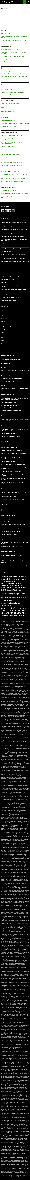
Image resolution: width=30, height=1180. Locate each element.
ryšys (11, 1129)
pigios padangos (8, 738)
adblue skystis (3, 719)
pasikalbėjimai (8, 1088)
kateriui (2, 1107)
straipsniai (23, 780)
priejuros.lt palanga (4, 594)
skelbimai (16, 1083)
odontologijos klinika (20, 753)
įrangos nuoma (8, 854)
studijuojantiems (21, 1052)
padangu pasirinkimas (9, 745)
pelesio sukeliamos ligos (12, 1167)
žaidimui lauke (4, 799)
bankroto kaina (4, 906)
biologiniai (26, 950)
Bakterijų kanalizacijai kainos (21, 705)
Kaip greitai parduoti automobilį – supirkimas (11, 135)
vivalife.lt (13, 935)
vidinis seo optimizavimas (12, 700)
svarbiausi (3, 1124)
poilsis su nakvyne (14, 593)
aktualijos (18, 1091)
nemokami (16, 1012)
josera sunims (9, 756)
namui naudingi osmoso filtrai (16, 631)
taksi (26, 932)
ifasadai (25, 1118)
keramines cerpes (21, 847)
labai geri (11, 1012)
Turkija (12, 1004)
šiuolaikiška (15, 1070)
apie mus (7, 1081)
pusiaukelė (11, 1051)
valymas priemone (16, 891)
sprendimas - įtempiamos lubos (23, 1174)
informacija (3, 875)
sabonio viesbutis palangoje (6, 597)
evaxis (25, 997)
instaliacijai (21, 1056)
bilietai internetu (23, 988)
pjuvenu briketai (19, 979)
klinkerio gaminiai (11, 811)
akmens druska (20, 1169)
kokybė (25, 949)
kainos (23, 934)
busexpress (26, 1077)
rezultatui (20, 1011)
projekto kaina (26, 1025)
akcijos (13, 937)
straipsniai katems (8, 727)
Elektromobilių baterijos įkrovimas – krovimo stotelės (13, 178)
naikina (19, 942)
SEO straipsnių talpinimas (8, 2)
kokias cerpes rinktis (13, 847)
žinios (16, 1092)
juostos (21, 972)
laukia (17, 1076)
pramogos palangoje (21, 593)
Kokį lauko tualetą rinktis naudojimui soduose (11, 531)
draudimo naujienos (9, 966)
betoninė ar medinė (10, 894)
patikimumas (3, 821)
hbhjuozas (10, 997)
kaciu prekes (18, 1033)
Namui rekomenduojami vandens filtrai (10, 49)
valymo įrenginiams (15, 817)
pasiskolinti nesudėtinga (24, 729)
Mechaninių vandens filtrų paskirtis (9, 534)
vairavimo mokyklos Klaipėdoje (10, 1045)
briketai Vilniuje (11, 981)
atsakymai (7, 1136)
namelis (2, 803)
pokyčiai (12, 1103)
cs (8, 1083)
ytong (2, 858)
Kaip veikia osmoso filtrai (7, 407)
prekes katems (3, 771)
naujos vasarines (8, 1149)
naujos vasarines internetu (9, 1157)
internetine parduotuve (19, 621)
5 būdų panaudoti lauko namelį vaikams (10, 154)
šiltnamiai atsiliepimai (10, 777)
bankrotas (25, 899)
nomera (13, 999)
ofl (18, 999)
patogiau (2, 877)
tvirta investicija (4, 895)
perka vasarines (8, 1152)
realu (28, 1083)
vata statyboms (19, 1138)
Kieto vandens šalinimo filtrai (8, 539)
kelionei (16, 963)
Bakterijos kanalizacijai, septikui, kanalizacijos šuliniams (14, 289)
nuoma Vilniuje (4, 985)
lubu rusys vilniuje (23, 724)
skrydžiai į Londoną (11, 978)
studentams (3, 1054)
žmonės (11, 964)
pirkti (28, 1113)
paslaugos (3, 873)
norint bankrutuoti (20, 908)
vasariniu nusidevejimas (5, 1160)
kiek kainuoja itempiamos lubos (7, 723)
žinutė (8, 1128)
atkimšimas (25, 913)
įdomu (19, 1106)
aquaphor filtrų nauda (23, 658)
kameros (27, 952)
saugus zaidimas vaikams (24, 712)
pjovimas (16, 1110)
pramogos (3, 1040)
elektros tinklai (11, 1061)
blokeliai (12, 858)
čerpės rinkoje (4, 924)
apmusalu (24, 1041)
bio (1, 948)
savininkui (26, 1010)
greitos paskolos (4, 1172)
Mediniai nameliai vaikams (7, 264)
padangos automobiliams (18, 1141)
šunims (7, 763)
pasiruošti (20, 963)
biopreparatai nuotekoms (6, 808)
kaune (2, 930)
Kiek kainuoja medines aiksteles (7, 701)
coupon (27, 1001)
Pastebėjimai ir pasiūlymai (7, 326)
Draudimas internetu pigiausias (8, 300)
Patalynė (3, 329)
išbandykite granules (9, 893)
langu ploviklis (19, 741)
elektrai (12, 1056)
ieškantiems (20, 1124)
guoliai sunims (24, 756)
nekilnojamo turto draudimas (6, 1076)
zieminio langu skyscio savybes (18, 716)
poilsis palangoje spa (18, 590)
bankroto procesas (12, 908)
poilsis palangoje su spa (5, 591)
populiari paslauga (4, 866)
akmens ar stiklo (21, 1132)
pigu (9, 1028)
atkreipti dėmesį (11, 870)
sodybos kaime (15, 959)
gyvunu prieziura (20, 762)
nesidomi (13, 1127)
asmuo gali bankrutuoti (21, 901)
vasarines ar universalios (10, 1145)
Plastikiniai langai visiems (7, 294)
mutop (10, 1095)
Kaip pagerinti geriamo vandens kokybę (10, 528)
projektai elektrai (13, 1062)
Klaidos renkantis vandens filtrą (8, 402)
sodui (24, 785)
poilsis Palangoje (12, 589)
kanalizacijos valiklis (12, 1022)
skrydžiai (12, 967)
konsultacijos (14, 1019)
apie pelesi (18, 1164)
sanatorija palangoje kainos (13, 598)
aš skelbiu (21, 997)
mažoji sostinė (24, 931)
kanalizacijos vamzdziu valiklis (18, 887)
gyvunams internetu (5, 769)
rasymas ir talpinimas (20, 1145)
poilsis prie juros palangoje (23, 591)
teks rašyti (16, 1051)
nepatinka (11, 942)
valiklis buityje (13, 810)
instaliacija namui (8, 1058)
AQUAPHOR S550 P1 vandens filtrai (9, 381)
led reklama (17, 777)
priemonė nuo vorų (13, 675)
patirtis (18, 897)
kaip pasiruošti (8, 872)
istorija (19, 1112)
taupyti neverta (13, 927)
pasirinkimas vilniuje (12, 720)
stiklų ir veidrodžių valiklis (23, 888)
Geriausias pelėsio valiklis (7, 233)
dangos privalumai (12, 898)
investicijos (21, 1114)
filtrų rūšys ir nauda (13, 627)
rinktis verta (21, 912)
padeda (2, 946)
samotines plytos (18, 855)
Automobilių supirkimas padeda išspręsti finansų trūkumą (14, 558)
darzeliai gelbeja (4, 720)
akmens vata (17, 858)
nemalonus (6, 949)
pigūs (2, 989)
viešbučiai (7, 960)
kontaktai (24, 764)
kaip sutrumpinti (12, 866)
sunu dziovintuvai (12, 758)
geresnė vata (8, 1134)
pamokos (20, 1072)
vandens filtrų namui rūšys (6, 639)
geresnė (2, 1039)
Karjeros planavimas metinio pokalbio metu (11, 471)
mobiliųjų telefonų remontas (6, 694)
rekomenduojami (21, 1135)
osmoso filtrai (5, 587)
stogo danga (22, 807)
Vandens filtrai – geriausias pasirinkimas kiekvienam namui (15, 261)
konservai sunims (19, 758)
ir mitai (7, 919)
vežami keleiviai (4, 868)
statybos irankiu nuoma (17, 1032)
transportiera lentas (5, 996)
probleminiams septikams (17, 844)
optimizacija (22, 1067)
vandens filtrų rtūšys (15, 640)
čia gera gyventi (4, 997)
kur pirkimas (22, 1116)
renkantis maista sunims (13, 1171)
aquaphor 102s (19, 671)
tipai (6, 950)
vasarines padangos (13, 746)
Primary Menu (28, 2)
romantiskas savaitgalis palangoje (7, 596)
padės (24, 963)
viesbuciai (17, 960)
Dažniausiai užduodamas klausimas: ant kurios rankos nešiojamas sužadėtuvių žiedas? (13, 110)
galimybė (19, 1030)
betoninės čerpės (4, 898)
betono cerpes (7, 857)
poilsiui (9, 1044)
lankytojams (3, 1094)
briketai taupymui (4, 983)
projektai (16, 1056)
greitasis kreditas (20, 730)
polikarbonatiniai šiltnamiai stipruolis (13, 715)
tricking (23, 986)
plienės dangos (15, 1079)
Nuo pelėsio (4, 318)
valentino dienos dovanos (6, 825)
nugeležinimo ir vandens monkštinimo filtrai (10, 650)
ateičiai (27, 1076)
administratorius (22, 909)
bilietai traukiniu (11, 988)
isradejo (24, 1022)
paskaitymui (3, 1092)
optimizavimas (11, 1069)
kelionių (6, 941)
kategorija (12, 1018)
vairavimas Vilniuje (12, 983)
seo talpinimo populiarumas (15, 1143)
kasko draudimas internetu (6, 1037)
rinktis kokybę (22, 919)
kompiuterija (17, 1018)
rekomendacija (18, 961)
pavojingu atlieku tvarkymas (6, 822)
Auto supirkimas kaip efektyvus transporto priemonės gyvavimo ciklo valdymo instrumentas (14, 399)
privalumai (20, 1039)
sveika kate (15, 727)
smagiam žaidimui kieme (18, 682)
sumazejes (12, 1065)
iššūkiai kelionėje (19, 866)
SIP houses (9, 709)
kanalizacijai (22, 945)
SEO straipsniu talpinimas (9, 132)
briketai (13, 979)
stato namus (20, 854)
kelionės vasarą (17, 869)
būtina (25, 1113)
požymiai (9, 956)
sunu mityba (16, 767)
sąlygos (23, 1123)
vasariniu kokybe (22, 1149)
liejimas (27, 1120)
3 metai (22, 902)
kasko (21, 938)
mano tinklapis (19, 1081)
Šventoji (11, 1017)
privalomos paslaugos (11, 953)
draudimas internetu (16, 939)
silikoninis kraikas (24, 759)
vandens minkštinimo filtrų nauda (13, 649)
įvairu (26, 1087)
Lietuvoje (11, 1003)
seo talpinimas (24, 992)
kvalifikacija (13, 1107)
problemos (18, 1117)
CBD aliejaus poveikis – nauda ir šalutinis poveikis (12, 499)
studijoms (22, 1050)
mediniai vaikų (14, 799)
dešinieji (18, 1000)
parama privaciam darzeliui (21, 719)
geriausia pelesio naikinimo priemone (8, 1165)
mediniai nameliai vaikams (16, 833)
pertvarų (23, 1099)
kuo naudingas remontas (22, 693)
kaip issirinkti (19, 774)
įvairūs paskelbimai (21, 1019)
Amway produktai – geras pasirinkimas (10, 266)
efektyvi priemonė (4, 913)
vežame (24, 866)
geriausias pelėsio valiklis (10, 679)
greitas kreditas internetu (10, 731)
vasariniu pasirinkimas (16, 1152)
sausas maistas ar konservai (6, 735)
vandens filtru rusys (21, 661)
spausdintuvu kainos (8, 818)
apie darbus (9, 1120)
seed (27, 996)
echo (26, 1106)
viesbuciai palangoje (7, 615)
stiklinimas (26, 989)
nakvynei (24, 1028)
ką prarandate (25, 873)
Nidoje (2, 1030)
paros (20, 1041)
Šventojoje (11, 1030)
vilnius (18, 934)
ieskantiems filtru (18, 781)
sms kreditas (14, 1168)
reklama (2, 1084)
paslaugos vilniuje (8, 837)
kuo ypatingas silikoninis (19, 773)
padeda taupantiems (21, 941)
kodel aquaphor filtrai (12, 665)
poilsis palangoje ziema (13, 591)
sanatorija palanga (24, 597)
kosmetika (16, 1014)
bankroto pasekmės (5, 901)
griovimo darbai (4, 814)
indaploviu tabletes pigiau (12, 886)
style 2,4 (17, 796)
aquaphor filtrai (7, 654)
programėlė (7, 934)
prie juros (21, 959)
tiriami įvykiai (4, 953)
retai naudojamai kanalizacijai (11, 846)
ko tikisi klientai (15, 848)
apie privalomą (19, 953)
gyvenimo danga (10, 924)
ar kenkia (11, 949)
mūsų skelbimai (15, 997)
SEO (2, 337)
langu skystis (26, 864)
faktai (24, 898)
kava (6, 978)
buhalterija (6, 990)
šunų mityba (22, 789)
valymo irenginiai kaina (5, 833)
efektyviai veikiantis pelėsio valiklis (16, 696)
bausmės (19, 952)
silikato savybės (8, 1138)
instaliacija (25, 1061)
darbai (12, 1054)
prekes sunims (10, 771)
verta (26, 961)
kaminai (24, 1101)
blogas (19, 780)
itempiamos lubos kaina (18, 723)
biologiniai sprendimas (11, 916)
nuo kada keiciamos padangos (7, 744)
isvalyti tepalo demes (16, 735)
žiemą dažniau (4, 917)
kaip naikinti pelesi (8, 813)
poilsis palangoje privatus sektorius (7, 590)
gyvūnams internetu (21, 791)
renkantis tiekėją (19, 877)
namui (7, 952)
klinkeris (25, 818)
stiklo (13, 1110)
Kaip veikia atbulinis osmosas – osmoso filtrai (11, 73)
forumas (8, 1094)
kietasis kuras (7, 982)
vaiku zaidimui (11, 802)
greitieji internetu (11, 1172)
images (17, 1096)
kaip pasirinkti (26, 915)
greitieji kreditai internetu (20, 731)
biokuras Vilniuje (24, 982)
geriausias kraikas (14, 792)
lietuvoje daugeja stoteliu (19, 690)
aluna (27, 795)
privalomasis (3, 955)
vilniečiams (27, 1107)
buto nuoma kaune (24, 956)
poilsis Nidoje (8, 961)
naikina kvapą (4, 916)
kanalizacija (15, 942)
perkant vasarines (4, 1161)
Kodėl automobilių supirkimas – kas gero (10, 103)
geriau (6, 877)
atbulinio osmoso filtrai (5, 629)
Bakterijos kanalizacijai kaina (9, 705)
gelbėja (12, 971)
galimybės (25, 1069)
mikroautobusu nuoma (20, 937)
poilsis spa (9, 593)
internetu (25, 953)
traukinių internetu (7, 989)
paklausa (6, 1032)
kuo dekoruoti (12, 1117)
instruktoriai (22, 983)
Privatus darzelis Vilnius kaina (11, 704)
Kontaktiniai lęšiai (4, 802)
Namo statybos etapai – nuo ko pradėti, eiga (11, 546)
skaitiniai (19, 1090)
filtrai (9, 579)
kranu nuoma (26, 859)
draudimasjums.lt (7, 935)
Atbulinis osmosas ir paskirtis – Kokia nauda (11, 373)
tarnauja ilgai (3, 894)
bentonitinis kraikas (5, 760)
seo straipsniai (19, 1022)
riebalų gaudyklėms (23, 928)
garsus (18, 1088)
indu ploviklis (26, 821)
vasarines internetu (9, 1146)
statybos (2, 854)
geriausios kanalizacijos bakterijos (21, 718)
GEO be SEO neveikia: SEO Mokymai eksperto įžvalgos (13, 149)
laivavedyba (7, 1109)
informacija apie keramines (22, 923)
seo (16, 819)
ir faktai (10, 919)
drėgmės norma (4, 1132)
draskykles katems (19, 733)
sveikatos (14, 938)
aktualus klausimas (19, 915)
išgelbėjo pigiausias (4, 1014)
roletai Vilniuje (7, 1034)
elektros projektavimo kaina (18, 1063)
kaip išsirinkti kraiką (10, 793)
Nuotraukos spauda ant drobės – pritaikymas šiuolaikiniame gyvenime (11, 143)
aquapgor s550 (22, 662)
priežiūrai (14, 943)
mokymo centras (22, 1103)
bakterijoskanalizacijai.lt (5, 826)
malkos (7, 848)
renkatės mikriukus (4, 880)
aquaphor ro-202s (22, 667)
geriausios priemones (16, 840)
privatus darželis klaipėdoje (6, 831)
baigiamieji (3, 1052)
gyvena (17, 1107)
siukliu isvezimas (8, 807)
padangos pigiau (17, 742)
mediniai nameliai (25, 802)
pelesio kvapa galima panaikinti (10, 673)
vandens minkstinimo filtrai (14, 612)
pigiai (16, 1118)
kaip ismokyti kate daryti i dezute (7, 773)
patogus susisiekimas (14, 879)
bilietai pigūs (14, 989)
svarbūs (16, 1011)
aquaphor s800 (7, 669)
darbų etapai (3, 1055)
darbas (20, 1047)
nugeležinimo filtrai (6, 585)
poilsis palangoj (4, 589)
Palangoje (14, 975)
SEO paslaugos (6, 46)
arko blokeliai (22, 890)
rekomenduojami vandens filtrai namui (9, 642)
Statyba (2, 343)
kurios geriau (8, 923)
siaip (15, 996)
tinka (5, 1128)
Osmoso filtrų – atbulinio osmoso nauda (10, 375)
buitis (25, 709)
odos (20, 1110)
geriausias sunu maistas (12, 788)
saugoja (22, 961)
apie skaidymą (21, 917)
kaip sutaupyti (22, 767)
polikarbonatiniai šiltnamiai (6, 775)
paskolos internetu (4, 730)
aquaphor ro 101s (11, 671)
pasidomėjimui (21, 1092)
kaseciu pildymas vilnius (22, 815)
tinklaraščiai (8, 1015)
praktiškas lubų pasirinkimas (10, 1174)
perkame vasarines (16, 1163)
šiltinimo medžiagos (5, 850)
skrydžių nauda (19, 978)
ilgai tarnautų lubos (23, 1171)
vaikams (2, 711)
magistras (8, 1054)
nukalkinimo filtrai (17, 585)
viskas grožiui (8, 1019)
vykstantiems (9, 955)
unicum (26, 1081)
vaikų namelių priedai (9, 815)
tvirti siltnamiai (15, 775)
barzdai (2, 1121)
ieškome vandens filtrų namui (23, 638)
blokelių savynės (7, 1139)
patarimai (15, 837)
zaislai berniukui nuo (5, 729)
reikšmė (2, 1050)
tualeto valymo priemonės (12, 888)
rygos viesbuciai (16, 596)
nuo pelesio (14, 832)
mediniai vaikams (14, 800)
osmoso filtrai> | (15, 624)
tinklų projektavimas (5, 1065)
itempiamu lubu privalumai (13, 722)
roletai (15, 1003)
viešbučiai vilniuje (18, 615)
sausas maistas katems (9, 759)
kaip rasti (27, 968)
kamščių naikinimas (11, 915)
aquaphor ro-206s (20, 668)
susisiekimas (21, 932)
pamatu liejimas (14, 854)
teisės (14, 1109)
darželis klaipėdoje (4, 829)
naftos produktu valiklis (5, 1169)
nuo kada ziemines (15, 713)
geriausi (23, 1001)
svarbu (2, 1059)
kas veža (9, 868)
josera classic (14, 697)
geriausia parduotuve (13, 769)
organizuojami (7, 1107)
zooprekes (15, 1021)
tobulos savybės (23, 926)
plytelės (16, 1135)
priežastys (15, 952)
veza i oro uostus (19, 935)
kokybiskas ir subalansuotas (6, 770)
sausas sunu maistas (17, 771)
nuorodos (10, 766)
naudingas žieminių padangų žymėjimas (9, 693)
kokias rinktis (3, 886)
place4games (8, 1000)
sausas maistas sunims (19, 760)
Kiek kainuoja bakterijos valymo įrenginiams (9, 707)
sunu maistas (7, 755)
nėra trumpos (8, 1011)
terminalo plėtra (15, 1047)
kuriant (10, 1116)
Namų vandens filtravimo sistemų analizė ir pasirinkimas (14, 193)
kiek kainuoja (14, 839)
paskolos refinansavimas (10, 733)
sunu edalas (13, 755)
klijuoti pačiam (15, 1132)
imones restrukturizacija (18, 818)
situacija (27, 945)
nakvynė (2, 1032)
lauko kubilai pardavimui (14, 678)
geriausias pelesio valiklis (22, 697)
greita (24, 1129)
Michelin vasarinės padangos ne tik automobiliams (13, 258)
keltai (15, 1004)
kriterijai (24, 876)
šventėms (8, 970)
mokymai (16, 1103)
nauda (9, 948)
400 (16, 1112)
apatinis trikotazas (4, 824)
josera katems (3, 756)
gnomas (22, 996)
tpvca (12, 941)
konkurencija (7, 932)
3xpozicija (13, 1000)
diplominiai (15, 1052)
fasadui (13, 1138)
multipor (25, 857)
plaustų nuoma (4, 1105)
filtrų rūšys (9, 625)
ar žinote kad (18, 1134)
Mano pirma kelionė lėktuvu (7, 279)
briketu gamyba (18, 982)
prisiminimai (21, 1051)
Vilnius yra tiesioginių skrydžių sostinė (10, 297)
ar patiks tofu (3, 764)
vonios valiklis (3, 888)
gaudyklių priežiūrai (23, 893)
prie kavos (15, 1090)
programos (8, 839)
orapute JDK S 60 (10, 821)
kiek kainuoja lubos (10, 724)
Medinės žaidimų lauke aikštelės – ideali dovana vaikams (14, 248)
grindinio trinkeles (19, 857)
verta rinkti (17, 971)
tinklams (2, 1028)
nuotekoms (5, 948)
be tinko (2, 1117)
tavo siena (6, 1095)
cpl (25, 996)
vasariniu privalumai (9, 1156)
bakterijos (21, 836)
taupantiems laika (19, 1147)
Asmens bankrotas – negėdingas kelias (10, 292)
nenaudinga (3, 1113)
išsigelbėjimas (3, 904)
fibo (7, 858)
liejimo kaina (11, 1123)
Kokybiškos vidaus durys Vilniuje (8, 61)
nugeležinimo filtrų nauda (17, 647)
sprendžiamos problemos (6, 943)
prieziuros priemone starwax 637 (18, 808)
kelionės (18, 938)
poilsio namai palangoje (19, 587)
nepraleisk (3, 1090)
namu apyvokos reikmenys (17, 709)
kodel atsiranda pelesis (20, 1165)
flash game (3, 1000)
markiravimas (19, 1109)
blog (6, 1007)
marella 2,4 (8, 796)
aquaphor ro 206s (7, 672)
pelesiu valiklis (15, 813)
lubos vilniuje (3, 726)
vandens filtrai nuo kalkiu (8, 610)
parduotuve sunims (9, 1142)
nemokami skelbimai (20, 1098)
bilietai (6, 988)
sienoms (5, 1080)
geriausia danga (19, 898)
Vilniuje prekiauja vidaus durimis (8, 190)
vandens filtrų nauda (13, 628)
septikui (16, 836)
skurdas (25, 1000)
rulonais (2, 893)
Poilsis (2, 332)
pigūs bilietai (3, 993)
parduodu (13, 1118)
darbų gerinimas (21, 1120)
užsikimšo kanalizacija (5, 920)
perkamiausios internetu (6, 792)
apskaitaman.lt (20, 839)
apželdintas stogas (18, 1136)
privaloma (3, 1051)
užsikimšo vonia (19, 913)
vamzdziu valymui (7, 844)
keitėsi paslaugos (13, 930)
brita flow (26, 796)
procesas (12, 873)
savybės (8, 1118)
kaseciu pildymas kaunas (6, 817)
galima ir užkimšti (12, 913)
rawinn (24, 979)
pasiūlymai (13, 1029)
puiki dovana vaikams (9, 682)
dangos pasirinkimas (15, 883)
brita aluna (3, 796)
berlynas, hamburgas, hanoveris (7, 869)
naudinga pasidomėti (5, 927)
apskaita (11, 990)
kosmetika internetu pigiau (23, 824)
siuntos (7, 977)
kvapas (26, 948)
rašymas (24, 1011)
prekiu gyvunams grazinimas (7, 751)
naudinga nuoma (14, 970)
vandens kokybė (20, 610)
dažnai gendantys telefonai (6, 689)
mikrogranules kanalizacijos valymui (8, 843)
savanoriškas (19, 964)
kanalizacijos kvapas (5, 784)
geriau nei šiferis (20, 910)
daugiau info (7, 1125)
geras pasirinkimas (9, 921)
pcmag (2, 1003)
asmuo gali (25, 904)
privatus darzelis (4, 722)
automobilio (9, 939)
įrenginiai (3, 950)
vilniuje (12, 934)
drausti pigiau (26, 1125)
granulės (9, 1105)
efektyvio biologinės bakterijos (11, 785)
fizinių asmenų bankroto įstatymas (15, 899)
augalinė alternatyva (11, 764)
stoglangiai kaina (13, 1036)
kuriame (2, 881)
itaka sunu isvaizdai (9, 767)
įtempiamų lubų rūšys (5, 1178)
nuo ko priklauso (22, 872)
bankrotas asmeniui (5, 905)
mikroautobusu (4, 937)
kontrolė (23, 952)
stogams (10, 1079)
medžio (22, 1110)
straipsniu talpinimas (9, 605)
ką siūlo (12, 931)
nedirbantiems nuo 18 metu (6, 1168)
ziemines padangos (9, 742)
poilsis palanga (26, 587)
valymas (22, 1131)
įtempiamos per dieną (23, 1176)
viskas (12, 1083)
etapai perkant (16, 919)
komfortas (22, 1139)
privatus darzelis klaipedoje (10, 835)
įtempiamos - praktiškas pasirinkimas (11, 1176)
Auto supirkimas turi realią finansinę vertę (11, 359)
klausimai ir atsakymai (16, 955)
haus (5, 858)
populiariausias (4, 956)
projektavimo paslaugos (20, 1059)
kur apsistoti (22, 957)
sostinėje (13, 1015)
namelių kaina (20, 799)
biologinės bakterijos (23, 782)
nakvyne (2, 960)
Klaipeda (19, 1004)
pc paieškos (6, 1121)
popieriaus (9, 1110)
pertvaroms (19, 1080)
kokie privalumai (13, 897)
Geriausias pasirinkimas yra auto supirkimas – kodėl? (13, 555)
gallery (26, 1096)
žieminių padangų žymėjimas (20, 622)
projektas (5, 1061)
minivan (9, 1001)
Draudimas (3, 282)
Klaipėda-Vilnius (7, 971)
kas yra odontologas (16, 795)
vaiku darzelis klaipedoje (24, 826)
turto (27, 937)
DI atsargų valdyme (5, 33)
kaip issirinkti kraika (22, 788)
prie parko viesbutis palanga (20, 594)
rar (6, 1021)
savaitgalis (6, 959)
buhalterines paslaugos (11, 861)
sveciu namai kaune (16, 956)
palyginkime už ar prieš (5, 884)
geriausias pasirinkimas (5, 883)
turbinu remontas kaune (16, 726)
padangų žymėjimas (10, 622)
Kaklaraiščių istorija (5, 59)
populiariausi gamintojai (10, 1164)
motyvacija (7, 1114)
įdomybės (13, 1087)
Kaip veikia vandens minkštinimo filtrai (10, 226)
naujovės (22, 1087)
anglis (11, 848)
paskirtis (26, 894)
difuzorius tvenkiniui (17, 702)
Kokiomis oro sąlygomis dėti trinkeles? (10, 71)
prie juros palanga (11, 594)
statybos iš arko (7, 851)
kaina (28, 926)
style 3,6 (21, 796)
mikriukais (7, 879)
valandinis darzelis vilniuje (21, 755)
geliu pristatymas (25, 822)
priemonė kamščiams (24, 884)
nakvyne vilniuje (7, 583)
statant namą (13, 923)
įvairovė (15, 1106)
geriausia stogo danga (21, 810)
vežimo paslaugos (13, 1121)
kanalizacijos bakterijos (14, 784)
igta (17, 996)
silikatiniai (3, 1138)
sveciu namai (12, 960)
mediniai (9, 799)
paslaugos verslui (21, 1070)
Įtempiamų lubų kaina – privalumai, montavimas (12, 502)
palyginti (7, 1124)
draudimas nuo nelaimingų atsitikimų (8, 1074)
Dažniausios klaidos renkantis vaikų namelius (11, 162)
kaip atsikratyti (16, 949)
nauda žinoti (10, 928)
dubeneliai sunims (4, 758)
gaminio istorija (22, 883)
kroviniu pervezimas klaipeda (6, 806)
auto (21, 1018)
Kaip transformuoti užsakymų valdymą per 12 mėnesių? (14, 565)
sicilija (27, 1168)
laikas (11, 1124)
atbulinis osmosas (20, 576)
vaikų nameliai (26, 797)
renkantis (19, 1121)
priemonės (16, 893)
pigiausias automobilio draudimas (19, 865)
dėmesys (5, 928)
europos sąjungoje (18, 904)
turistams (16, 1028)
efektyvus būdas (8, 876)
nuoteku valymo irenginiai (22, 1045)
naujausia (22, 1084)
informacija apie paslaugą (16, 851)
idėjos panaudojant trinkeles (15, 850)
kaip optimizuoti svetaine (23, 700)
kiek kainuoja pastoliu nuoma (18, 853)
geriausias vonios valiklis (17, 689)
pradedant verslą (9, 1072)
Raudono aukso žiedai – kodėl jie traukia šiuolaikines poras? (15, 370)
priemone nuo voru (20, 673)
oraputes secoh (20, 835)
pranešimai (27, 1091)
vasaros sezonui (22, 1160)
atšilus (17, 1127)
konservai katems (17, 759)
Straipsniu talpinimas (8, 551)
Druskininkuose (4, 1044)
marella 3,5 (13, 796)
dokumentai (3, 839)
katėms (11, 763)
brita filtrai (4, 579)
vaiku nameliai (7, 804)
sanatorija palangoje (4, 598)
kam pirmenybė (4, 870)
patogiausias (21, 1015)
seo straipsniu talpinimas (10, 603)
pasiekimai (22, 1107)
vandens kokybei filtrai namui (18, 639)
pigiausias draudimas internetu (7, 1023)
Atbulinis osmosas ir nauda (7, 567)
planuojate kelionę (11, 877)
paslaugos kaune (17, 931)
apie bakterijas (16, 945)
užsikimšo (27, 912)
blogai (20, 1001)
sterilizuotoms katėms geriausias (11, 687)
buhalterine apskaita (11, 719)
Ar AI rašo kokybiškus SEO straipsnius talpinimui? (12, 56)
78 (27, 1094)
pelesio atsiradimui (24, 1164)
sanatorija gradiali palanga (16, 597)
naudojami (17, 1116)
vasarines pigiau (15, 1149)
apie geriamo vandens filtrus (21, 629)
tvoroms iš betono (4, 890)
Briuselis (5, 1004)
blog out (8, 1092)
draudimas (3, 977)
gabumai (26, 1050)
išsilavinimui (23, 1054)
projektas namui (11, 1059)
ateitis (9, 1085)
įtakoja (11, 881)
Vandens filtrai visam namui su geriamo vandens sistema (14, 441)
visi (26, 1112)
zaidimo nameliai (11, 814)
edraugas (26, 999)
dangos (17, 912)
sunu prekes (12, 1033)
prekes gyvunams (12, 762)
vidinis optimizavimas (14, 729)
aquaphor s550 (13, 669)
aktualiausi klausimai (10, 875)
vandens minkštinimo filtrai (6, 647)
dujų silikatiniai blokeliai (24, 848)
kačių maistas (25, 1032)
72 (1, 1095)
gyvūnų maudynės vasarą (15, 789)
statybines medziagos (24, 858)
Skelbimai (3, 340)
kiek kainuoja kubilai (23, 687)
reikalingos (21, 1012)
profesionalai (7, 1103)
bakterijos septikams (22, 846)
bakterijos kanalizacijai (14, 712)
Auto (2, 310)
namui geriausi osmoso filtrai (16, 645)
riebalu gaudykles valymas (12, 917)
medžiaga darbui (9, 1055)
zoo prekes (7, 797)
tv (20, 1096)
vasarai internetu (11, 1161)
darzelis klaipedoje (15, 826)
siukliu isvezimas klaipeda (16, 804)
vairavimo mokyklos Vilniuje (23, 1036)
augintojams (15, 780)
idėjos (25, 1114)
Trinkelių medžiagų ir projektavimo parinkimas (12, 519)
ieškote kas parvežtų (24, 868)
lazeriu (13, 1112)
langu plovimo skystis (11, 741)
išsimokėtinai (7, 1018)
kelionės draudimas (5, 938)
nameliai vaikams (18, 802)
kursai (25, 1012)
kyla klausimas (3, 915)
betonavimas (15, 1120)
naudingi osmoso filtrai (8, 632)
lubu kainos (16, 724)
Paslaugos (5, 30)
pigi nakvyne (9, 957)
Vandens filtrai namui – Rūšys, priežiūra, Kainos (12, 246)
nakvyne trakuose (15, 957)
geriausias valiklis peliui (17, 694)
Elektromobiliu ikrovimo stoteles (12, 171)
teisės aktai (23, 939)
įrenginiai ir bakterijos (17, 977)
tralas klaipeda (16, 806)
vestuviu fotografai (4, 819)
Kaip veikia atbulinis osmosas (8, 146)
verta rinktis (7, 881)
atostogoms (11, 963)
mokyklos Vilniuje (25, 977)
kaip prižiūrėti (19, 861)
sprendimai (19, 943)
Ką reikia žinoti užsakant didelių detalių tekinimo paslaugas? (15, 123)
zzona (22, 999)
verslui (6, 1008)
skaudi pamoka (16, 909)
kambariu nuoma (23, 960)
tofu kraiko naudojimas (24, 763)
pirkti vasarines (18, 1153)
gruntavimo (3, 1043)
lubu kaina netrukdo (23, 722)
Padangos (3, 321)
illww (6, 1001)
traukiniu (2, 988)
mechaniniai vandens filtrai (9, 581)
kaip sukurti (15, 881)
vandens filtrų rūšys (10, 643)
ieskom (21, 1000)
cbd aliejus (26, 727)
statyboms (10, 1080)
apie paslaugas (19, 968)
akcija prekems (22, 792)
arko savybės (25, 1136)
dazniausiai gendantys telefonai (10, 684)
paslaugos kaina (11, 1007)
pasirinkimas (17, 894)
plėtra (21, 1048)
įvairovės (8, 1087)
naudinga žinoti (20, 895)
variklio (27, 1041)
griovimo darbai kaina (17, 822)
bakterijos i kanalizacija (18, 1128)
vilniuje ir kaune (16, 1175)
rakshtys (7, 1106)
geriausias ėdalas (8, 780)
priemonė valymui (24, 891)
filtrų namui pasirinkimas (14, 634)
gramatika (3, 1077)
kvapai (6, 942)
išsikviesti (3, 932)
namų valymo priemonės (14, 890)
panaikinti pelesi (22, 813)
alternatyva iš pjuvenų (19, 981)
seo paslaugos (6, 601)
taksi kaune (23, 930)
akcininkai (3, 1001)
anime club (14, 1088)
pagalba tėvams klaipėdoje (6, 828)
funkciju (16, 1065)
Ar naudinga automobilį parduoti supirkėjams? (12, 87)
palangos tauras (12, 587)
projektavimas (20, 1026)
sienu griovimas (12, 819)
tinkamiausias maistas (18, 778)
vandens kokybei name (24, 640)
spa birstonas (3, 957)
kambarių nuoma (4, 1026)
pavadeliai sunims (23, 770)
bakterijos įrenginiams (5, 974)
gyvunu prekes (20, 727)
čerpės (13, 912)
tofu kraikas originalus (24, 749)
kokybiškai (11, 1014)
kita (10, 1083)
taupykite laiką (9, 909)
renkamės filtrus (10, 778)
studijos (26, 1051)
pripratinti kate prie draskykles (10, 734)
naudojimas (18, 1099)
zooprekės (3, 793)
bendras (10, 1096)
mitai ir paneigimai (18, 873)
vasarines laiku (4, 1147)
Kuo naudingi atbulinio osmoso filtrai (9, 537)
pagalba (6, 902)
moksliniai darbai (16, 1077)
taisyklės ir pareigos (15, 868)
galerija (14, 1096)
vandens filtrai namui (21, 608)
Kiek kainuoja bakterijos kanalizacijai (17, 708)
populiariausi (15, 1124)
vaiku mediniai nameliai (9, 803)
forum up (12, 1085)
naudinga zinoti (21, 1150)
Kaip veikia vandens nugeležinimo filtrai (10, 436)
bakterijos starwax (18, 862)
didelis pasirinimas (15, 926)
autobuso (8, 1043)
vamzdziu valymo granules (20, 842)
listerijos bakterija (7, 716)
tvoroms (22, 894)
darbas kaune (6, 930)
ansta (28, 997)
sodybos (10, 959)
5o (16, 999)
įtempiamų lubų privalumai (6, 1175)
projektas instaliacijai (8, 1063)
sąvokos (23, 955)
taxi (21, 934)
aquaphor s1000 (4, 664)
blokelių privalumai (5, 897)
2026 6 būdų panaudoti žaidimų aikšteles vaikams (12, 157)
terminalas (25, 1047)
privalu (6, 1050)
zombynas (3, 1021)
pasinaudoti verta (16, 906)
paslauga (2, 964)
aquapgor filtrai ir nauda (12, 660)
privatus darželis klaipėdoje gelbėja (19, 828)
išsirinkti (7, 963)
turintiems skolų (12, 901)
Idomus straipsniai (7, 84)
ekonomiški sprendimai (23, 880)
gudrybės (13, 1043)
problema (3, 942)
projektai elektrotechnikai (18, 1058)
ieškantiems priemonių (10, 836)
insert (22, 1004)
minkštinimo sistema (5, 627)
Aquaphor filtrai (4, 243)
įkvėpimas (10, 1070)
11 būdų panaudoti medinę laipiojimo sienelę (11, 165)
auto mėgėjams (18, 992)
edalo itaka (3, 767)
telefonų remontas (21, 675)
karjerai (7, 1051)
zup (1, 1079)
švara (12, 948)
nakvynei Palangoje (19, 985)
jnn (4, 999)
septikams (22, 817)
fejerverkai (12, 781)
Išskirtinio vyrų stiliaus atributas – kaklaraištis (12, 378)
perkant (6, 1135)
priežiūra (25, 1007)
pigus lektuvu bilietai (16, 1037)
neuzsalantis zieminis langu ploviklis (16, 740)
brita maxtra (23, 795)
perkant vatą (11, 1135)
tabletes (25, 887)
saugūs (20, 1127)
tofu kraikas (11, 760)
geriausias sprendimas (23, 881)
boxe (23, 1081)
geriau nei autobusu (25, 869)
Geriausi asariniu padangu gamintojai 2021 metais (15, 748)
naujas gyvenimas (16, 902)
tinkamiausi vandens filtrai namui (11, 636)
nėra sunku (20, 970)
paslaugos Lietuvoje (21, 837)
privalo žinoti (16, 921)
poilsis (12, 961)
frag (8, 1021)
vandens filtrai (8, 608)
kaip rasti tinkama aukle (21, 832)
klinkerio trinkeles (15, 807)
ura (11, 1092)
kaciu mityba (12, 752)
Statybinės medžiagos (8, 187)
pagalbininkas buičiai (15, 884)
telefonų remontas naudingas (16, 683)
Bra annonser (4, 313)
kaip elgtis (11, 902)
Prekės (2, 335)
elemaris (2, 797)
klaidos (24, 1076)
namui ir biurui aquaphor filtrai (14, 664)
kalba (9, 1004)
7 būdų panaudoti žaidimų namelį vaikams (11, 159)
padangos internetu (20, 737)
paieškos (17, 1113)
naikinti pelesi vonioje (19, 811)
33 (25, 1094)
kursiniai (19, 1054)
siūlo (20, 1123)
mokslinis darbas (4, 1048)
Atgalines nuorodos (8, 100)
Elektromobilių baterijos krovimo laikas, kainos (12, 181)
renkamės (22, 948)
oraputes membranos (18, 821)
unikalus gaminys (8, 912)
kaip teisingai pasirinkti (19, 875)
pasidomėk (8, 1090)
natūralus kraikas (8, 795)
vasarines (24, 1146)
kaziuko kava (24, 1090)
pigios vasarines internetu (13, 1158)
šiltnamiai (16, 786)
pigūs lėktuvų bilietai (5, 1098)
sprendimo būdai (14, 950)
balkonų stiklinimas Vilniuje (16, 1034)
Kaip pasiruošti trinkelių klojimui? (9, 120)
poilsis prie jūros (4, 593)
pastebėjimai (15, 1084)
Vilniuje (25, 972)
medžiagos (7, 1117)
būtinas (21, 1125)
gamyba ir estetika (25, 920)
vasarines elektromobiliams (19, 1156)
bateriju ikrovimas (21, 819)
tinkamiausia (16, 928)
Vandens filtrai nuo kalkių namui (8, 89)
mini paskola (6, 752)
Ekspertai (5, 117)
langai (18, 994)
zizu (19, 996)
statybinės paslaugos (5, 859)
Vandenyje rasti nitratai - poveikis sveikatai (11, 410)
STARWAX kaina (7, 810)
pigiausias (3, 931)
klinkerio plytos (4, 811)
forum (20, 1083)
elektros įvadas (11, 1066)
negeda (6, 1091)
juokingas (8, 999)
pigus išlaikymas (10, 910)
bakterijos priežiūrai (5, 847)
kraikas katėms (13, 791)
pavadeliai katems (16, 770)
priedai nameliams (18, 797)
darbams (7, 1123)
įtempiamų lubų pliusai (19, 1172)
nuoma (25, 959)
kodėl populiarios (18, 870)
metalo (23, 1109)
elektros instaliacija (18, 1061)
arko (9, 858)
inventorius (6, 1116)
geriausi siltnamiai (12, 774)
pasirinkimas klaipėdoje (13, 829)
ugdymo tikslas (12, 1008)
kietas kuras (3, 861)
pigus (18, 932)
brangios (24, 964)
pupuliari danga (20, 927)
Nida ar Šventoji (8, 986)
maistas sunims (4, 788)
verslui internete (4, 1069)
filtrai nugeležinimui (8, 624)
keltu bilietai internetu (19, 1073)
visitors (11, 1021)
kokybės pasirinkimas (13, 880)
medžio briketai (4, 981)
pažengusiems (11, 1050)
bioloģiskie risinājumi (9, 718)
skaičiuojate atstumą (23, 879)
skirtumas (23, 1040)
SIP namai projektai (23, 707)
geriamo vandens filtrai (19, 579)
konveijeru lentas (23, 994)
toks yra (18, 930)
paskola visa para (21, 1167)
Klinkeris (5, 68)
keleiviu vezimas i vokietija (6, 865)
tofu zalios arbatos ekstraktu (14, 749)
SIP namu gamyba (17, 701)
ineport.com (6, 972)
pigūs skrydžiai (12, 1081)
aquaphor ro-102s (15, 662)
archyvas (23, 1096)
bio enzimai (7, 862)
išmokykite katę (18, 752)
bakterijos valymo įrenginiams (13, 1067)
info (25, 760)
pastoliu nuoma (13, 859)
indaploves (21, 864)
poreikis (20, 1076)
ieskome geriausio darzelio (22, 720)
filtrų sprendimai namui (12, 638)
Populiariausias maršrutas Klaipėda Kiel (10, 276)
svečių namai (18, 1043)
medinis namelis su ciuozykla (22, 734)
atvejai (23, 968)
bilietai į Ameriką (8, 979)
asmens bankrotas (10, 904)
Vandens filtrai (4, 346)
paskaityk (3, 1091)
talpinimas (10, 937)
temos (11, 1052)
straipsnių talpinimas (8, 891)
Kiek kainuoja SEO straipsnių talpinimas (10, 504)
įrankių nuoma (20, 859)
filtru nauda (3, 782)
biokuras (12, 982)
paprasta (2, 966)
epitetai (13, 876)
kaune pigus (7, 931)
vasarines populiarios (13, 1150)
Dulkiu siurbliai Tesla (9, 702)
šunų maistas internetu (5, 1033)
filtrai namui (25, 645)
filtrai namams (17, 635)
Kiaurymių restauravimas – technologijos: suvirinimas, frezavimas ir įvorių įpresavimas (14, 93)
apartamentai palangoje (8, 576)
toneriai (15, 815)
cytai (2, 999)
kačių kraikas (7, 791)
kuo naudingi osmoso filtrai (19, 632)
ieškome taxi (13, 932)
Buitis (2, 315)
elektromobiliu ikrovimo (18, 751)
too (20, 999)
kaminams (15, 1101)
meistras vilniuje (11, 753)
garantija (27, 1070)
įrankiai (21, 1069)
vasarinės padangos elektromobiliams (17, 691)
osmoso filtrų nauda (23, 624)
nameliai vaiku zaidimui (19, 803)
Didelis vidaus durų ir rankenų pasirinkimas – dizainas (13, 40)
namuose (13, 1134)
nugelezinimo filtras (20, 583)
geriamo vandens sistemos (15, 651)
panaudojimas (12, 1099)
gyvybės (2, 941)
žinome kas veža (15, 872)
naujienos (5, 766)
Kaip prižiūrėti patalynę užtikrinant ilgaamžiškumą (13, 236)
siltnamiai (9, 726)
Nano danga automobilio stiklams (9, 405)
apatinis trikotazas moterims (17, 825)
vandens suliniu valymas (10, 842)
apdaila (19, 1118)
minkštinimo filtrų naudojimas (18, 625)
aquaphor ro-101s (7, 662)
